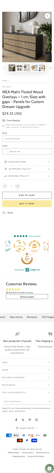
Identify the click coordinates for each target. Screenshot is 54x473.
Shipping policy (18, 456)
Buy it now (27, 203)
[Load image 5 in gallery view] (42, 68)
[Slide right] (50, 68)
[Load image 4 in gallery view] (34, 68)
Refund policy (13, 452)
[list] (27, 343)
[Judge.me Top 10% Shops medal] (13, 259)
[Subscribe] (50, 401)
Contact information (36, 456)
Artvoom (6, 87)
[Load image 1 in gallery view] (12, 68)
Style (4, 133)
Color (5, 145)
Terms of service (42, 452)
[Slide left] (3, 68)
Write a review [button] (27, 296)
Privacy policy (27, 452)
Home (4, 81)
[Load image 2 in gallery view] (19, 68)
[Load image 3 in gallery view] (27, 68)
